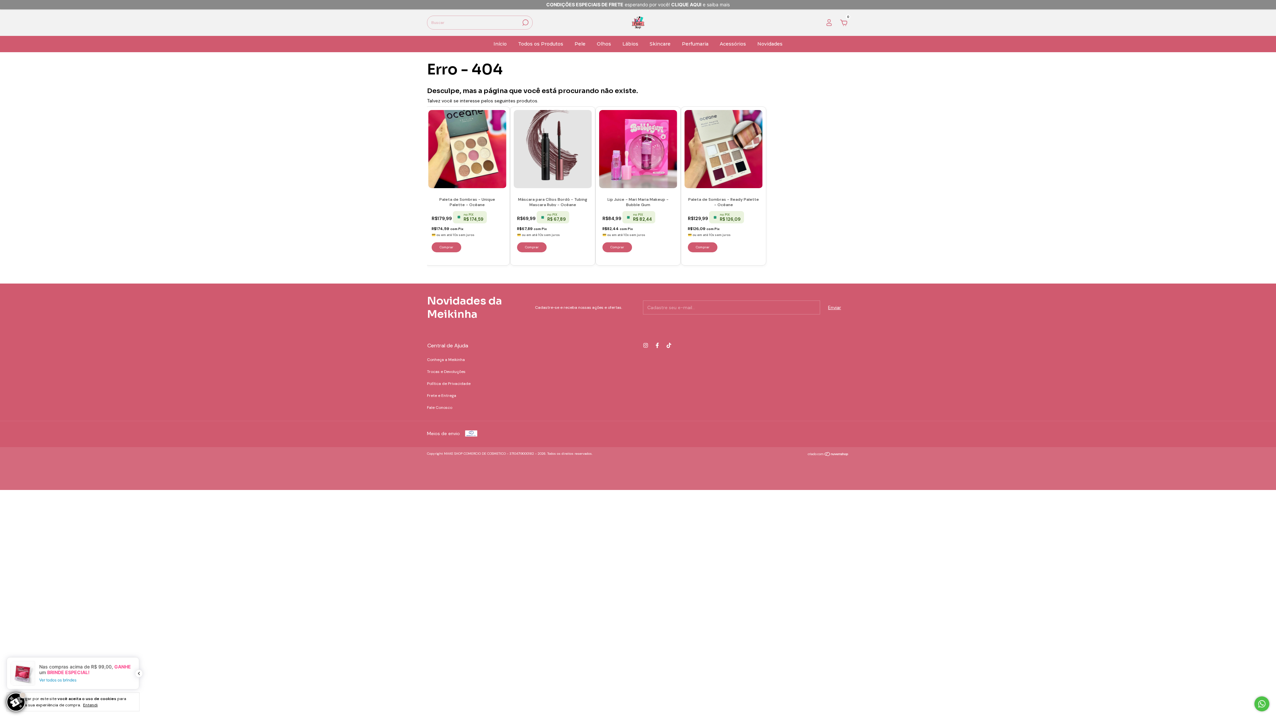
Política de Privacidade (449, 383)
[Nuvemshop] (828, 454)
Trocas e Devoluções (446, 371)
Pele (580, 44)
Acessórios (733, 44)
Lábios (630, 44)
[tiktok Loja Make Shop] (669, 345)
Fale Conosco (439, 407)
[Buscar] (525, 22)
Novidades (770, 44)
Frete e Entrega (441, 395)
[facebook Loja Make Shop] (657, 345)
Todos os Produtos (540, 44)
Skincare (660, 44)
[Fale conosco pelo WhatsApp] (1261, 703)
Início (500, 44)
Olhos (604, 44)
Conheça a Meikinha (446, 359)
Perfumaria (695, 44)
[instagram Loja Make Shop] (645, 345)
